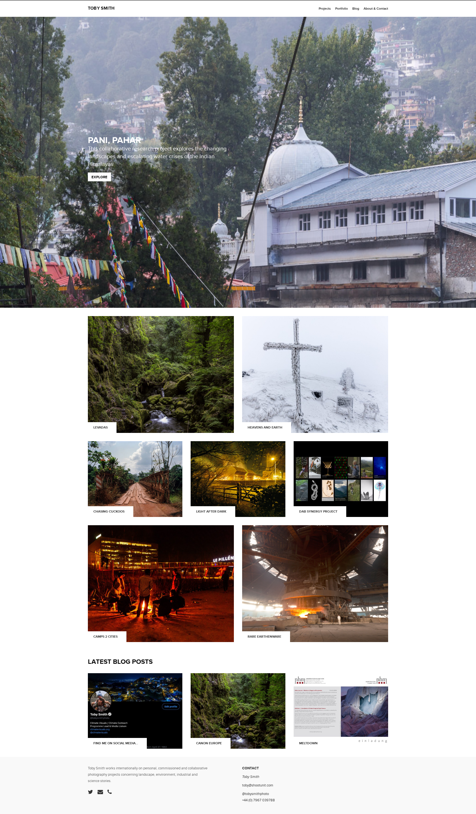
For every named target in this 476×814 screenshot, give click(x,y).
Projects (325, 9)
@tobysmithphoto (255, 794)
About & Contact (376, 9)
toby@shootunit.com (257, 785)
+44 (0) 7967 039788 (258, 800)
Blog (355, 9)
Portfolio (341, 9)
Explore (99, 177)
